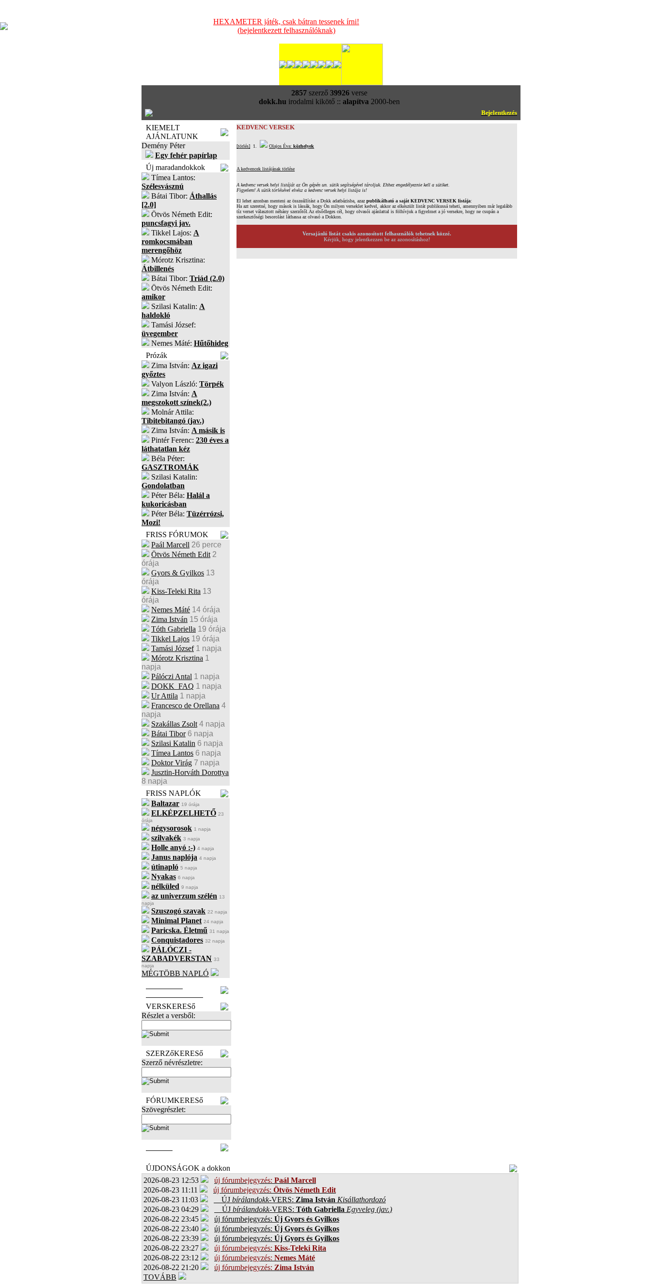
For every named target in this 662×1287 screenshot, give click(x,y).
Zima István (169, 619)
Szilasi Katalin (173, 743)
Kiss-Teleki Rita (176, 591)
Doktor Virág (171, 763)
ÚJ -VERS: (300, 1199)
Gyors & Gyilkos (177, 573)
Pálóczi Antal (171, 676)
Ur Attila (164, 696)
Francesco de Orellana (185, 705)
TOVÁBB (159, 1277)
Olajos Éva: (291, 146)
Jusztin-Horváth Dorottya (190, 772)
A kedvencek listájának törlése (265, 168)
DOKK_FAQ (172, 686)
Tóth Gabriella (173, 629)
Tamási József (172, 648)
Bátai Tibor (168, 733)
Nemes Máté (170, 609)
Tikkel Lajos (170, 639)
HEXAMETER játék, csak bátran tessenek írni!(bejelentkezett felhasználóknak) (286, 25)
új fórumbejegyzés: (276, 1219)
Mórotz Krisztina (177, 658)
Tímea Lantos (172, 753)
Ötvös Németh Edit (180, 554)
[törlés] (243, 146)
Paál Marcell (170, 545)
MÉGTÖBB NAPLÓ (175, 973)
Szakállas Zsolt (174, 724)
